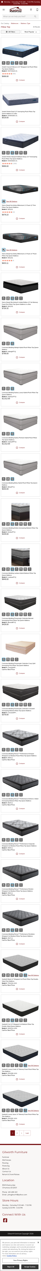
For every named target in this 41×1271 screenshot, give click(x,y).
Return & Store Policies (10, 1174)
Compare (22, 80)
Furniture (5, 1157)
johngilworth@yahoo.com (17, 1195)
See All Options (11, 201)
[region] (20, 1255)
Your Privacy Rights (20, 1260)
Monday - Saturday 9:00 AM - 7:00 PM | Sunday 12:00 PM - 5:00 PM (22, 3)
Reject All (10, 1267)
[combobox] (30, 32)
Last (27, 1133)
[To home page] (16, 9)
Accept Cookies (30, 1267)
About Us (5, 1169)
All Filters (11, 32)
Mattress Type (25, 23)
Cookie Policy (12, 1256)
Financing (5, 1166)
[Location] (31, 9)
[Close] (38, 1242)
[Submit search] (35, 16)
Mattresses (14, 23)
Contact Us (6, 1172)
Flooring (5, 1163)
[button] (3, 9)
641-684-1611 (12, 1192)
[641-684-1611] (37, 9)
